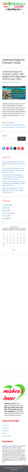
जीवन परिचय (5, 205)
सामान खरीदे (5, 218)
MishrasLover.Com (8, 446)
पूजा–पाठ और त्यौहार (9, 122)
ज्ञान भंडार (4, 208)
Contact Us (5, 428)
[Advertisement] (14, 35)
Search (4, 135)
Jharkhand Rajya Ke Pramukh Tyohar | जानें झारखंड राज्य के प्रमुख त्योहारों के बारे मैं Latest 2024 (14, 75)
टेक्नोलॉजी (4, 210)
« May (13, 250)
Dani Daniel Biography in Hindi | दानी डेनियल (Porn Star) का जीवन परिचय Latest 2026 (13, 163)
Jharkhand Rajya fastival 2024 (13, 125)
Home (4, 433)
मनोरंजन (4, 216)
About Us (5, 425)
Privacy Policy (6, 436)
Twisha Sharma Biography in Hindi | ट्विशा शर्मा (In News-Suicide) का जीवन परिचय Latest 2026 (13, 170)
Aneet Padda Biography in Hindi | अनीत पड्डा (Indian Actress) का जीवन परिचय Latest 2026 (12, 190)
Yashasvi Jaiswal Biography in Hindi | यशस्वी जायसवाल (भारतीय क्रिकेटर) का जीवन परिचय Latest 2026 (14, 183)
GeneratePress (14, 469)
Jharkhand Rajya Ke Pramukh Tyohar (13, 127)
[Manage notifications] (24, 465)
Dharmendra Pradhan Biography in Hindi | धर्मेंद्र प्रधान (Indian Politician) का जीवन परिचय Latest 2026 (13, 177)
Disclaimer (5, 431)
